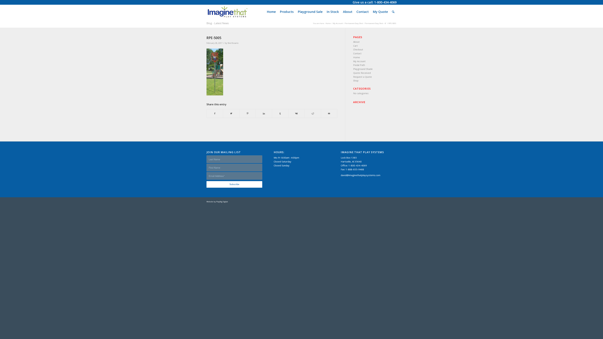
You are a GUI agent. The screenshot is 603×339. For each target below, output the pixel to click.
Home (356, 57)
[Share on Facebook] (215, 113)
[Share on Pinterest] (247, 113)
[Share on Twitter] (231, 113)
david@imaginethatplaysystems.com (360, 175)
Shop (356, 80)
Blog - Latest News (217, 23)
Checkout (358, 49)
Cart (355, 45)
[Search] (393, 12)
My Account (359, 61)
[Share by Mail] (329, 113)
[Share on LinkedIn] (264, 113)
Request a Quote (362, 76)
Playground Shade (363, 68)
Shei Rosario (233, 43)
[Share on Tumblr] (280, 113)
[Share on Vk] (296, 113)
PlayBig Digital (222, 201)
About (356, 41)
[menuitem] (271, 12)
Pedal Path (359, 65)
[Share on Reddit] (313, 113)
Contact (357, 53)
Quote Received (362, 72)
